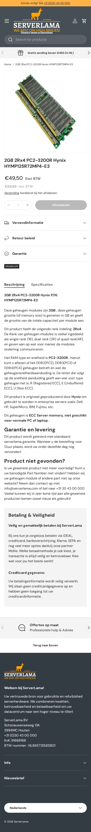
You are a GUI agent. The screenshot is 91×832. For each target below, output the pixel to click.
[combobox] (45, 39)
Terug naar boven (45, 645)
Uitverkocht (61, 205)
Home (7, 64)
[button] (84, 21)
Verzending (11, 193)
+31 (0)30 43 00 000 (57, 3)
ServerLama (21, 821)
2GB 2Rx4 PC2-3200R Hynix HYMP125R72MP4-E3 (44, 64)
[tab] (14, 284)
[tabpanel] (45, 397)
